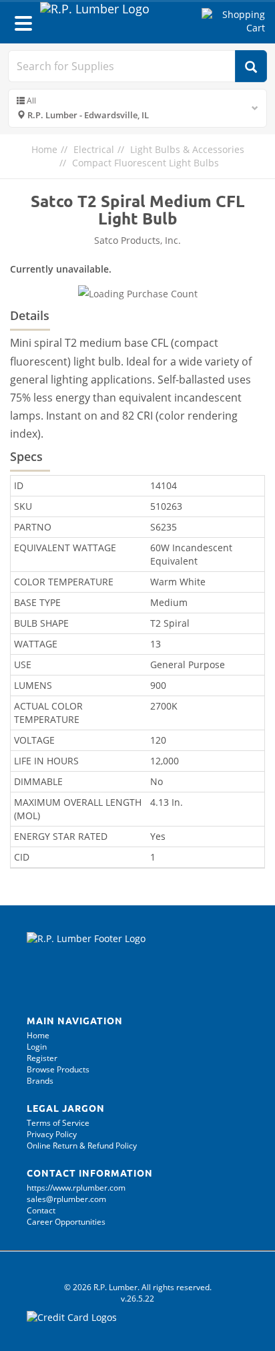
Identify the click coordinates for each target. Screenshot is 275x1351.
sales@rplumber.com (66, 1199)
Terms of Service (58, 1123)
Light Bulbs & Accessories (187, 149)
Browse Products (58, 1069)
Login (37, 1046)
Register (42, 1058)
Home (44, 149)
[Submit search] (251, 66)
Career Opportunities (66, 1221)
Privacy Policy (52, 1134)
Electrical (93, 149)
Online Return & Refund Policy (82, 1145)
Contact (41, 1210)
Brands (40, 1080)
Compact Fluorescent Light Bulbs (145, 162)
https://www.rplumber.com (76, 1187)
